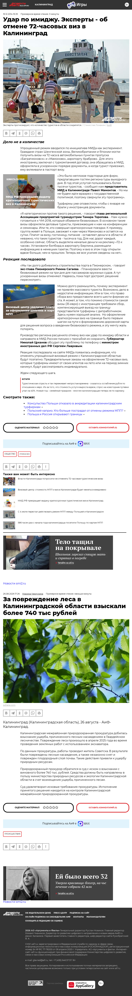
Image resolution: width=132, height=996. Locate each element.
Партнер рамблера (55, 983)
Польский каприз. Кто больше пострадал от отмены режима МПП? (75, 410)
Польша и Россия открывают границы (55, 414)
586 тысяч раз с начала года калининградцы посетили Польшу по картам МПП (60, 522)
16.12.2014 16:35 (10, 14)
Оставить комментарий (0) (103, 428)
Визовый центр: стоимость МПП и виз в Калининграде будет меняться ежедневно (62, 489)
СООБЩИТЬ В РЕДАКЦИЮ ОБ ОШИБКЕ (44, 921)
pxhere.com (9, 705)
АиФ (109, 125)
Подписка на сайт (79, 913)
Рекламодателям (95, 917)
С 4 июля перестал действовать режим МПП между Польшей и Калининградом (61, 511)
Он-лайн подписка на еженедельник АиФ (47, 917)
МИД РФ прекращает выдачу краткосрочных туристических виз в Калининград (60, 500)
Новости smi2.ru (14, 583)
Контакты (78, 917)
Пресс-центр (60, 913)
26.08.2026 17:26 (11, 593)
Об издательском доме (38, 913)
